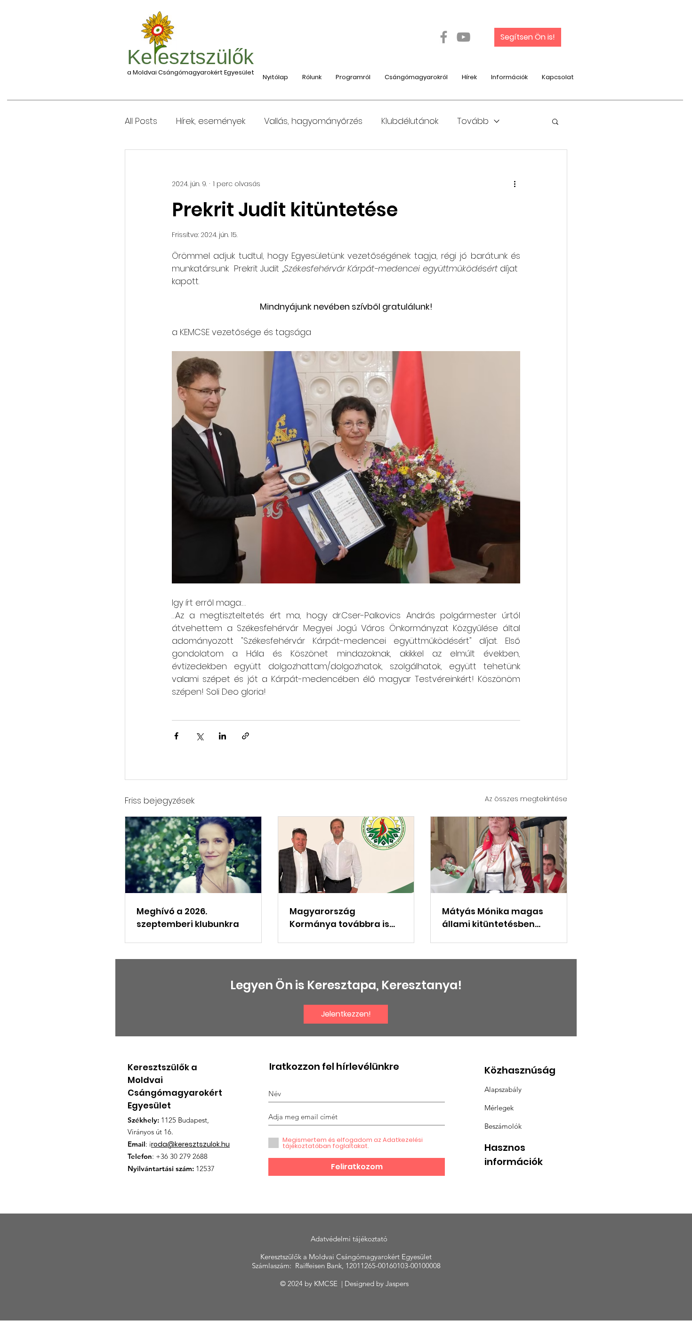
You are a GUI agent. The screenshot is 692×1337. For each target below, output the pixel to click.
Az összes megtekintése (526, 799)
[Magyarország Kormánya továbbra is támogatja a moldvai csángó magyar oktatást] (346, 855)
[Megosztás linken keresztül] (245, 735)
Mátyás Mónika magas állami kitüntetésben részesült (492, 917)
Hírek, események (210, 121)
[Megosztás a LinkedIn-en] (222, 735)
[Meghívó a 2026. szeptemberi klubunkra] (193, 855)
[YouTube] (463, 37)
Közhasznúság (519, 1070)
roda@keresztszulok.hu (190, 1144)
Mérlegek (499, 1107)
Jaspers (399, 1283)
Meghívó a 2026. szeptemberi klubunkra (188, 917)
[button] (555, 121)
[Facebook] (443, 37)
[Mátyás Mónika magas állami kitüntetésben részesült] (499, 855)
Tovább (473, 121)
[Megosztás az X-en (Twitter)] (199, 735)
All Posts (141, 121)
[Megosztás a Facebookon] (176, 735)
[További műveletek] (514, 183)
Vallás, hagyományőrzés (313, 121)
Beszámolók (503, 1126)
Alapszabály (503, 1089)
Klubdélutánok (409, 121)
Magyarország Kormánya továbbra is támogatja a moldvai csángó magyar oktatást (346, 917)
